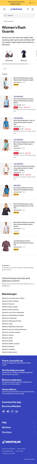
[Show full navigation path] (3, 21)
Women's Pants (7, 341)
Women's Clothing (8, 349)
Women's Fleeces (8, 304)
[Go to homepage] (16, 9)
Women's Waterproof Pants (11, 321)
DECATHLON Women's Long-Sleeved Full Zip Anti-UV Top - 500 (24, 206)
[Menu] (4, 9)
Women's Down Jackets (10, 309)
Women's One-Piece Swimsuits (13, 312)
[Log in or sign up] (28, 9)
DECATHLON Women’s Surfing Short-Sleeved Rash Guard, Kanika (24, 144)
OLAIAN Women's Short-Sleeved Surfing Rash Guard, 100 (24, 243)
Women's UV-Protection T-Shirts (13, 298)
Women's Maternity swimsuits (12, 326)
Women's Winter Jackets (10, 343)
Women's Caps (7, 324)
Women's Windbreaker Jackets (13, 315)
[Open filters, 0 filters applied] (5, 68)
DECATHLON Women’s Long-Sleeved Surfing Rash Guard (23, 79)
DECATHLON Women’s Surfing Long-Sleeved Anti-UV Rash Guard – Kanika (24, 168)
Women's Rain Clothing (10, 301)
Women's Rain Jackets (10, 307)
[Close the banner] (33, 2)
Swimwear (9, 60)
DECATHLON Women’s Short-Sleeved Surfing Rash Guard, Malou (24, 101)
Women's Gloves (8, 335)
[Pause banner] (30, 2)
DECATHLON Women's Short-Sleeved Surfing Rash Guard (24, 189)
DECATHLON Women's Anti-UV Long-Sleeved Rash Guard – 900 (24, 122)
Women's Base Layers (9, 352)
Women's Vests (7, 338)
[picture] (6, 83)
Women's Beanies (8, 346)
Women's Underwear (9, 318)
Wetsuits (24, 60)
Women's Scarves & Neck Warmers (14, 329)
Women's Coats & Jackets (11, 332)
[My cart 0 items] (32, 9)
